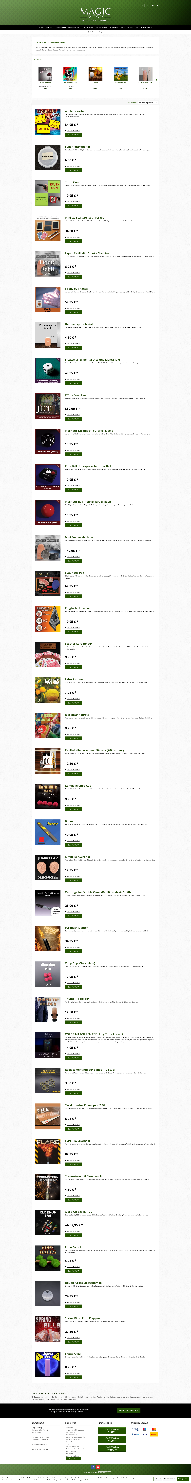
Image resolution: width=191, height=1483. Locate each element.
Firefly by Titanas (76, 288)
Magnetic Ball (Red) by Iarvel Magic (88, 501)
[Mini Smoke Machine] (47, 548)
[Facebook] (93, 1467)
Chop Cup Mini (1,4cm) (80, 963)
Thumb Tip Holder (77, 998)
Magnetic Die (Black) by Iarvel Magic (89, 430)
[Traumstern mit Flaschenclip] (47, 1187)
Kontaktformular (71, 1435)
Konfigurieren (183, 1479)
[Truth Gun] (47, 193)
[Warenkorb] (157, 5)
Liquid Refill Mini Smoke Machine (87, 253)
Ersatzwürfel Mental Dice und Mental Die (92, 359)
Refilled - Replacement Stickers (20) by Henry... (96, 750)
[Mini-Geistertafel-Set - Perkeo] (47, 228)
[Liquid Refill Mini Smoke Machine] (47, 264)
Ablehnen (158, 1479)
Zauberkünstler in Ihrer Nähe (76, 1449)
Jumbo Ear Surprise (78, 856)
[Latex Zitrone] (47, 690)
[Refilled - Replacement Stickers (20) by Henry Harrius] (47, 761)
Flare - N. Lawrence (78, 1140)
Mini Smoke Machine (79, 537)
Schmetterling (120, 83)
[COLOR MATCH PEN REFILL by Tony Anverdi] (47, 1045)
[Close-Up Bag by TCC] (47, 1222)
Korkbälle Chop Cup (78, 785)
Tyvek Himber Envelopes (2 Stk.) (86, 1105)
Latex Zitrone (74, 679)
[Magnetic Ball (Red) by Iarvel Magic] (47, 512)
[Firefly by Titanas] (47, 299)
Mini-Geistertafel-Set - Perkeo (84, 217)
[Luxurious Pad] (47, 583)
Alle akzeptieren (169, 1479)
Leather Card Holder (78, 643)
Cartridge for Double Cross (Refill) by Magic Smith (98, 892)
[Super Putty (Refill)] (47, 157)
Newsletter (69, 1428)
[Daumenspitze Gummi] (145, 74)
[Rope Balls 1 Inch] (47, 1258)
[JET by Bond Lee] (47, 406)
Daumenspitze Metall (79, 324)
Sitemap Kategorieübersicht (75, 1437)
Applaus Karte (74, 111)
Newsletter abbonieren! (128, 1411)
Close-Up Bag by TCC (78, 1211)
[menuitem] (157, 5)
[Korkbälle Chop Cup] (47, 796)
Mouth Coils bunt (70, 83)
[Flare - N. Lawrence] (47, 1151)
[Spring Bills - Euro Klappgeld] (47, 1329)
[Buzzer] (47, 832)
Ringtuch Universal (77, 608)
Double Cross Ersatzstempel (83, 1282)
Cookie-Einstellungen (73, 1456)
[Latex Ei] (95, 74)
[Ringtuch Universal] (47, 619)
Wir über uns (70, 1432)
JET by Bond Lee (75, 395)
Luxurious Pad (74, 572)
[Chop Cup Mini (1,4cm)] (47, 974)
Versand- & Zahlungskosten (75, 1430)
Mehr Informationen (93, 1480)
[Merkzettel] (152, 5)
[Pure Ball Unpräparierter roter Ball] (47, 477)
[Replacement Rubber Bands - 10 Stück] (47, 1080)
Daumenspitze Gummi (145, 83)
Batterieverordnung (72, 1447)
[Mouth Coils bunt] (70, 74)
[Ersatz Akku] (47, 1364)
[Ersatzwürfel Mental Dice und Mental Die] (47, 370)
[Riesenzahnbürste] (47, 725)
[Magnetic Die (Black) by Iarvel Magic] (47, 441)
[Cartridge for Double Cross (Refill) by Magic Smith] (47, 903)
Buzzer (69, 821)
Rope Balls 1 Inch (76, 1247)
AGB (67, 1444)
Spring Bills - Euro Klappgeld (83, 1318)
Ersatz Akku (73, 1353)
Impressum (70, 1454)
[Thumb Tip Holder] (47, 1009)
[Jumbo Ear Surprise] (47, 867)
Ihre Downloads (71, 1451)
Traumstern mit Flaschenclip (84, 1176)
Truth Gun (72, 182)
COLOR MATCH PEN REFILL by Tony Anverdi (94, 1034)
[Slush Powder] (45, 74)
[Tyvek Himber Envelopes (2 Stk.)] (47, 1116)
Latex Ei (95, 83)
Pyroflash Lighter (76, 927)
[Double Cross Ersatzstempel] (47, 1293)
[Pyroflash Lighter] (47, 938)
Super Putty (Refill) (77, 146)
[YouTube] (98, 1467)
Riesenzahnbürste (77, 714)
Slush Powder (45, 83)
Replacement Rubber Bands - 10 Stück (90, 1069)
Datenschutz (70, 1442)
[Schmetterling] (121, 74)
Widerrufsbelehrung (73, 1439)
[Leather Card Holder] (47, 654)
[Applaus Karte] (47, 122)
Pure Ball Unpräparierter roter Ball (88, 466)
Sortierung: (132, 102)
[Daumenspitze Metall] (47, 335)
